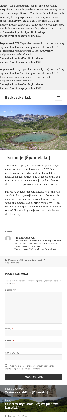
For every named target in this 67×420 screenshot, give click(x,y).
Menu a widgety (58, 100)
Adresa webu (12, 353)
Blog (7, 262)
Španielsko (14, 262)
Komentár (11, 290)
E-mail (9, 340)
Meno (9, 328)
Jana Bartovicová (35, 260)
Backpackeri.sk (18, 97)
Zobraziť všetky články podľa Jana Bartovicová (35, 249)
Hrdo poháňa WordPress (16, 416)
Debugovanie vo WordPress (44, 24)
